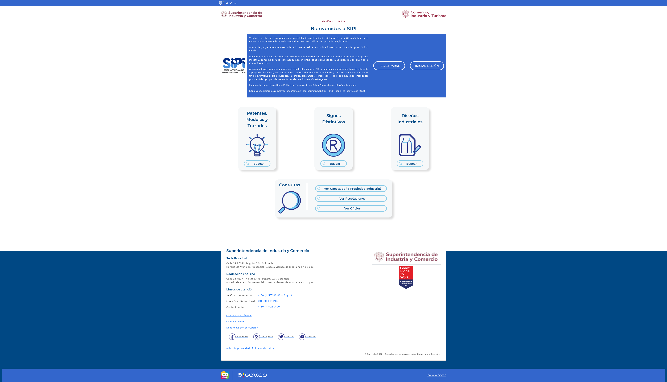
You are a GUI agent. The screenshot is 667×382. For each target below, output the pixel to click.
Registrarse (389, 66)
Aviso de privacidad (238, 348)
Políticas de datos (263, 348)
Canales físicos (235, 321)
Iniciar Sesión (427, 66)
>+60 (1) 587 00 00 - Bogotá (275, 295)
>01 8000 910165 (268, 300)
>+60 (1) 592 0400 (269, 306)
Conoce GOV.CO (436, 375)
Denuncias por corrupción (242, 327)
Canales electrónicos (239, 315)
